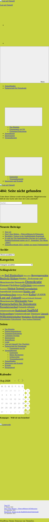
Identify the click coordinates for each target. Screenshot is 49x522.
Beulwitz (5, 278)
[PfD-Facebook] (22, 43)
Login (7, 342)
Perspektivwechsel (9, 307)
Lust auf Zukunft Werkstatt (32, 298)
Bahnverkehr (27, 275)
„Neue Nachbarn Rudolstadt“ (31, 319)
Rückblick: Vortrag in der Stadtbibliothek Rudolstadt (24, 236)
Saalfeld (32, 310)
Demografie (20, 282)
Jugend (20, 288)
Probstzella (22, 307)
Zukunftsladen (10, 86)
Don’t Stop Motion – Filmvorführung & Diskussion (24, 234)
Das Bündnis (14, 127)
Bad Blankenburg (14, 275)
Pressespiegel (10, 367)
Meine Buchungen (16, 355)
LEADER (41, 294)
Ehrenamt (4, 285)
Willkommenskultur (10, 316)
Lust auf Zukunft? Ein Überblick (17, 344)
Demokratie (33, 282)
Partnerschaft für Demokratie (15, 346)
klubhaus (20, 295)
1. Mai (2, 275)
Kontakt (8, 365)
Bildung (14, 278)
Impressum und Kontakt (14, 181)
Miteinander (21, 300)
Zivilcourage (38, 316)
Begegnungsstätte (39, 275)
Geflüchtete (26, 285)
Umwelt (44, 313)
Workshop (26, 316)
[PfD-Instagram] (22, 25)
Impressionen (10, 136)
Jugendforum (10, 134)
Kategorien (14, 177)
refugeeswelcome (7, 310)
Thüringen (35, 313)
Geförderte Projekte (12, 336)
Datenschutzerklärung (13, 331)
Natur (30, 301)
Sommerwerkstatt (22, 313)
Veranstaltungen (11, 350)
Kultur (32, 294)
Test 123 (8, 232)
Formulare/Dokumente (18, 131)
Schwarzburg (7, 313)
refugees (31, 307)
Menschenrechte (7, 301)
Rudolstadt (21, 310)
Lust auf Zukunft (6, 5)
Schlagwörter (15, 357)
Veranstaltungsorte (16, 179)
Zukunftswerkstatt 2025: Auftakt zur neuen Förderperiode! (27, 245)
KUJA (25, 294)
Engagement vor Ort (17, 129)
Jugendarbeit (31, 288)
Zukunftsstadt (16, 319)
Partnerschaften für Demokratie (18, 303)
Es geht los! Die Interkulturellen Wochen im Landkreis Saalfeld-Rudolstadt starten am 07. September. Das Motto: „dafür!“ (26, 240)
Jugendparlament (17, 292)
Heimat (11, 288)
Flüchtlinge (14, 285)
